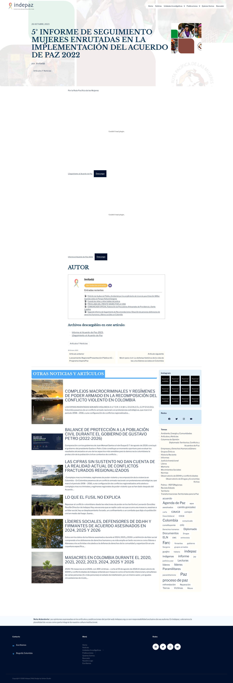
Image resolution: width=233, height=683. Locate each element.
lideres (166, 564)
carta (165, 512)
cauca (175, 511)
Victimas (178, 588)
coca (181, 515)
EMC (174, 538)
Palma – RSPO (167, 485)
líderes (178, 564)
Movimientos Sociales (171, 470)
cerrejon (188, 512)
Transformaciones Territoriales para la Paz (180, 494)
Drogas (186, 533)
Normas (164, 473)
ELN (165, 537)
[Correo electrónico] (110, 285)
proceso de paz (175, 580)
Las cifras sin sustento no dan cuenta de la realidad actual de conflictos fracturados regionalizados (110, 466)
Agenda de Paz (174, 503)
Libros (164, 464)
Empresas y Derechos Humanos (175, 448)
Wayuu (190, 588)
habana (177, 552)
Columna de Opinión (170, 439)
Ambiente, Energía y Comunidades (176, 433)
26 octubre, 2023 (73, 350)
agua (192, 503)
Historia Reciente (168, 455)
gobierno (191, 543)
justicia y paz (168, 561)
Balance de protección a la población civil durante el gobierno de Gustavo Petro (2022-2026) (107, 434)
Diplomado (190, 529)
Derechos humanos (171, 529)
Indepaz (27, 678)
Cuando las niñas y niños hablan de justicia (103, 301)
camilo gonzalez (186, 507)
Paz (183, 574)
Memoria (165, 467)
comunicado (187, 521)
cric (182, 525)
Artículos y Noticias (42, 71)
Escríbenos (21, 645)
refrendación (169, 584)
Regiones (178, 485)
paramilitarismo (169, 575)
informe (183, 556)
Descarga (100, 173)
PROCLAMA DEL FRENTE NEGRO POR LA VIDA (106, 304)
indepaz (190, 551)
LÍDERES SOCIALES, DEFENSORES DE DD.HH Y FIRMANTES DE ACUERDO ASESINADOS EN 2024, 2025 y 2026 (108, 525)
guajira (166, 551)
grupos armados (181, 547)
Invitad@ (89, 279)
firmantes (179, 543)
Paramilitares (172, 569)
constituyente (169, 525)
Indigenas (168, 556)
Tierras (166, 588)
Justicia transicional (170, 461)
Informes (165, 457)
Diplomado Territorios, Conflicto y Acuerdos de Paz (184, 444)
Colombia (170, 520)
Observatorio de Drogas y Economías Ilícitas (183, 480)
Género (193, 448)
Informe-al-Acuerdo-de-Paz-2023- (80, 257)
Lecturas (183, 560)
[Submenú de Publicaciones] (199, 6)
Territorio (165, 491)
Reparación (185, 584)
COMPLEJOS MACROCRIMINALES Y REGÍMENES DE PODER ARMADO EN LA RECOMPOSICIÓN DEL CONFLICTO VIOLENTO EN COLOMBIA (111, 395)
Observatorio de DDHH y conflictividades (179, 476)
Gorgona (166, 547)
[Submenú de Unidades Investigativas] (184, 6)
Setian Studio (46, 678)
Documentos (171, 533)
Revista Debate (168, 488)
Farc (166, 542)
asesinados (168, 507)
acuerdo (167, 498)
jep (194, 557)
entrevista (185, 538)
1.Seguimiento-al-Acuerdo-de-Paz (80, 174)
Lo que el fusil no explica (93, 497)
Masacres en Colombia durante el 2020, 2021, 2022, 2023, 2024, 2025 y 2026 (108, 559)
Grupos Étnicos (168, 452)
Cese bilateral (168, 516)
